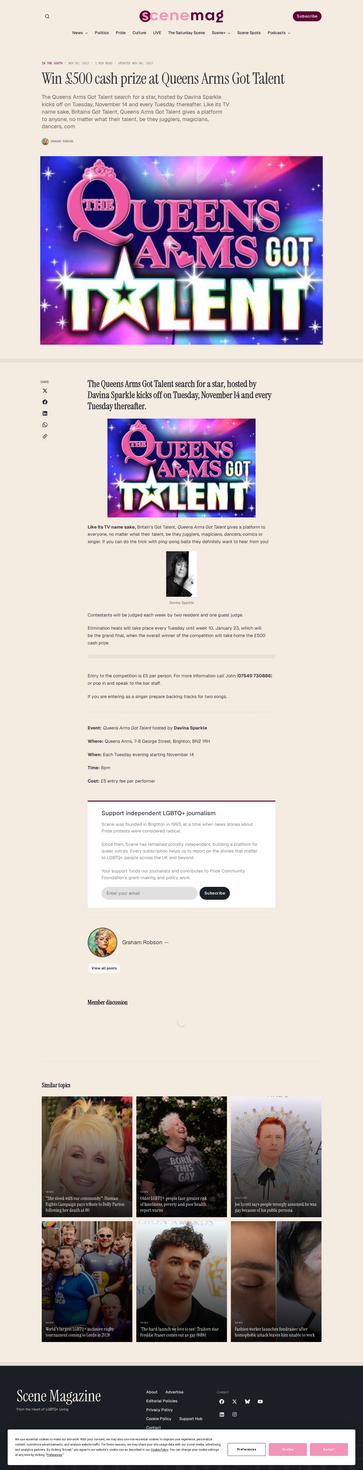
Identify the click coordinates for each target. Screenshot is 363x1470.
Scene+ (219, 32)
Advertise (174, 1392)
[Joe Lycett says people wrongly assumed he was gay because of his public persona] (276, 1156)
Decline (288, 1449)
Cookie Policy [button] (159, 1449)
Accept (328, 1449)
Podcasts (277, 32)
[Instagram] (235, 1414)
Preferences (247, 1449)
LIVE (157, 32)
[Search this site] (47, 16)
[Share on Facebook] (45, 402)
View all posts (104, 968)
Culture (139, 32)
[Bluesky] (247, 1401)
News (78, 32)
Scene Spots (249, 32)
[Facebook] (222, 1401)
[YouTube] (260, 1401)
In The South (52, 63)
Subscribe (307, 16)
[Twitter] (235, 1401)
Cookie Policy (158, 1418)
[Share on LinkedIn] (45, 413)
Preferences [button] (54, 1455)
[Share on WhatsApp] (45, 424)
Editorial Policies (162, 1401)
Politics (102, 32)
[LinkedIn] (222, 1414)
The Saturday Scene (186, 32)
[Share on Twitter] (45, 390)
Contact (153, 1427)
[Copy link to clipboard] (45, 436)
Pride (121, 32)
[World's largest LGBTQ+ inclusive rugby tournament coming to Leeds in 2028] (87, 1281)
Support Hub (190, 1418)
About (152, 1392)
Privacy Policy (159, 1409)
